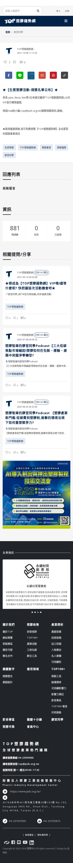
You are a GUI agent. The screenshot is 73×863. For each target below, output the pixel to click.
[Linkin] (31, 842)
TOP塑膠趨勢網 (28, 147)
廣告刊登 (8, 649)
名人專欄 (56, 655)
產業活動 (32, 643)
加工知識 (56, 643)
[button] (32, 612)
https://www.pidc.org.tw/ (25, 791)
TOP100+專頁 (59, 706)
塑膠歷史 (8, 676)
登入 (58, 10)
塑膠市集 (9, 727)
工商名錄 (32, 649)
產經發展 (56, 631)
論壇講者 (56, 682)
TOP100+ (32, 637)
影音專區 (56, 700)
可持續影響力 (58, 688)
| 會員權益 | (29, 834)
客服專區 (8, 643)
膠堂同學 (9, 155)
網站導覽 (8, 637)
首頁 (7, 32)
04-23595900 (25, 757)
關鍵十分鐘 (34, 719)
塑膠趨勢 (61, 147)
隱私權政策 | (43, 834)
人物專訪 (56, 649)
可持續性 (56, 661)
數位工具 (32, 655)
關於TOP (8, 631)
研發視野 (32, 631)
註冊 (67, 10)
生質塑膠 (9, 147)
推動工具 (56, 676)
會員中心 (33, 727)
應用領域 (33, 669)
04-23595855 (51, 821)
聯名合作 (8, 655)
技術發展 (56, 637)
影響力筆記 (57, 694)
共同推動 (56, 712)
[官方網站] (6, 842)
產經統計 (8, 682)
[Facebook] (13, 842)
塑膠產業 (46, 147)
